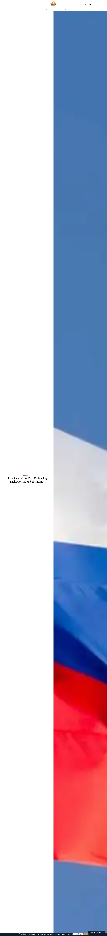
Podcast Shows (33, 9)
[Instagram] (89, 4)
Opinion (41, 9)
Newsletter (55, 9)
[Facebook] (85, 4)
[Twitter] (87, 4)
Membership (68, 9)
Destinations (48, 9)
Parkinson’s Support (84, 9)
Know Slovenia (26, 475)
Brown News (25, 9)
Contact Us (75, 9)
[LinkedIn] (91, 4)
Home (19, 9)
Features (61, 9)
